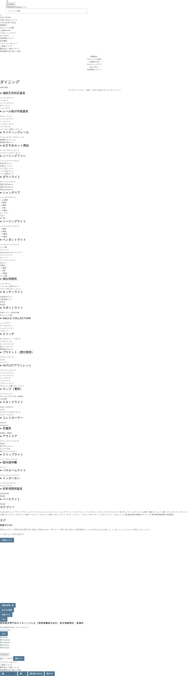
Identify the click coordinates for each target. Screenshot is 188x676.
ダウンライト (5, 106)
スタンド (101, 512)
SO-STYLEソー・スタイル (10, 339)
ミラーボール (5, 127)
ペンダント (4, 100)
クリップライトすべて (8, 459)
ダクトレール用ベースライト (27, 515)
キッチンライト (52, 512)
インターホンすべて (8, 483)
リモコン (116, 515)
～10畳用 (3, 234)
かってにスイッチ (7, 344)
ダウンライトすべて (8, 182)
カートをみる (7, 658)
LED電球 (3, 399)
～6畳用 (3, 203)
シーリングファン (7, 98)
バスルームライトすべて (9, 475)
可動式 (2, 265)
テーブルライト (6, 326)
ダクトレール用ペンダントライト (52, 515)
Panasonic (4, 425)
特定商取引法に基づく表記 (10, 51)
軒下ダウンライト (7, 446)
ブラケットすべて (7, 357)
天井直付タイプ (6, 297)
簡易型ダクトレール (8, 140)
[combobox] (46, 11)
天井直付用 (4, 493)
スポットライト (6, 116)
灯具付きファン (6, 163)
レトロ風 (3, 247)
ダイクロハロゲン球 (113, 512)
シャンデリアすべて (8, 197)
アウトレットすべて (8, 370)
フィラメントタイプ (8, 260)
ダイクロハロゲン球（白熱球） (12, 396)
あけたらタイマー (7, 347)
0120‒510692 (5, 17)
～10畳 (2, 208)
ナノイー (3, 467)
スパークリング (6, 394)
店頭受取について (7, 38)
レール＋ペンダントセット (10, 153)
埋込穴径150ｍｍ (6, 190)
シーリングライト (7, 103)
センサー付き (5, 449)
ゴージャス (4, 250)
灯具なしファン (6, 166)
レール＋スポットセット (9, 150)
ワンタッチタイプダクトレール (12, 137)
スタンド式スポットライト (10, 289)
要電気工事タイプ (7, 142)
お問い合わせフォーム (8, 20)
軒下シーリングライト (8, 451)
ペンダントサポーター (89, 515)
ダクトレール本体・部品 (142, 512)
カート (19, 658)
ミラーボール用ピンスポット (11, 129)
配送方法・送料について (9, 49)
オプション (40, 512)
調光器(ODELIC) (6, 349)
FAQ (3, 619)
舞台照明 (155, 515)
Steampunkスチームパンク (11, 252)
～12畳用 (3, 210)
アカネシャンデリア (8, 33)
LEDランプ (9, 512)
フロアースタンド (7, 415)
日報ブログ (6, 614)
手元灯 (2, 302)
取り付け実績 (7, 610)
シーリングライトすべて (9, 226)
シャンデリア (5, 108)
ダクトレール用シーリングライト (166, 512)
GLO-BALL (4, 36)
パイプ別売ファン (7, 174)
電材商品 (170, 515)
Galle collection (6, 407)
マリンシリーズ (6, 255)
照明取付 (3, 25)
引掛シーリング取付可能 (9, 313)
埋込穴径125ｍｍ (6, 187)
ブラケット (4, 331)
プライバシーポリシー (8, 43)
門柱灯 (2, 444)
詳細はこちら (7, 540)
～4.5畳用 (4, 200)
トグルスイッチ (6, 341)
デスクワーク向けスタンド (10, 412)
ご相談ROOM (5, 30)
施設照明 (131, 515)
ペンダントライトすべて (9, 245)
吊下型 (2, 218)
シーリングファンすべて (9, 161)
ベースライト (5, 121)
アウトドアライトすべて (9, 441)
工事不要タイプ (6, 299)
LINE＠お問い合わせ (8, 23)
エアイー (32, 512)
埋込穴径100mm (6, 184)
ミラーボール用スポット (9, 286)
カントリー (4, 213)
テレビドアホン (6, 486)
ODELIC (3, 423)
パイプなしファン (7, 169)
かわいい (3, 263)
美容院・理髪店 (6, 433)
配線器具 (162, 515)
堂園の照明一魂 (8, 605)
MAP (4, 633)
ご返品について (6, 46)
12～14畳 (3, 276)
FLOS (2, 360)
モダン (2, 216)
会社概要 (3, 41)
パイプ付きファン (7, 171)
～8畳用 (3, 205)
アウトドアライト (21, 512)
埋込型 (2, 305)
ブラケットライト (7, 383)
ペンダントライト (7, 124)
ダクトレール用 (6, 315)
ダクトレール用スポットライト (12, 386)
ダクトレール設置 (7, 28)
